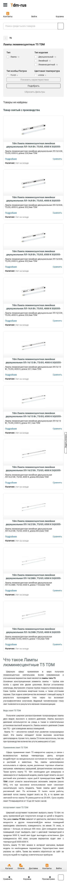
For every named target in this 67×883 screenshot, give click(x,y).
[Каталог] (5, 4)
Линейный (44, 61)
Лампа (14, 57)
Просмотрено (48, 879)
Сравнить (7, 879)
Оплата (21, 868)
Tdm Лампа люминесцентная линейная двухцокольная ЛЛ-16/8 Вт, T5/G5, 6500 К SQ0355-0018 (33, 253)
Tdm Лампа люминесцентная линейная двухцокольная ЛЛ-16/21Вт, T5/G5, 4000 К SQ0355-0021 (33, 469)
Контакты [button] (7, 16)
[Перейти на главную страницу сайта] (24, 5)
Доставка (33, 868)
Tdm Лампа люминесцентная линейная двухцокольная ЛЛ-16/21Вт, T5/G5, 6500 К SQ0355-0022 (33, 523)
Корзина (60, 16)
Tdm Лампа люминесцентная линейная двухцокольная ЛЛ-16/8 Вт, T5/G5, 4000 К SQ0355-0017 (33, 199)
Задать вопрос (66, 441)
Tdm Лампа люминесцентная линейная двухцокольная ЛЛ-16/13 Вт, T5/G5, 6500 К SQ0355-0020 (33, 415)
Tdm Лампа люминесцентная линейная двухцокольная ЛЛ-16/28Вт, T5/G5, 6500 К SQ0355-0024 (33, 577)
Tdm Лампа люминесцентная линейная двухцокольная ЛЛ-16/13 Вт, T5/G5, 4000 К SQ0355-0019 (33, 361)
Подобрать (34, 86)
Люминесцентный (48, 65)
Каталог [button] (9, 868)
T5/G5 (14, 75)
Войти (34, 16)
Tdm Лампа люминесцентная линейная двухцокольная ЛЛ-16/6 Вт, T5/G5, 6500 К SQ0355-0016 (33, 145)
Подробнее (11, 159)
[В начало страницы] (61, 877)
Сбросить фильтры (35, 92)
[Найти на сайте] (61, 26)
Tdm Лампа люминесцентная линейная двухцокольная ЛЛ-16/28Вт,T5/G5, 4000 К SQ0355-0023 (33, 631)
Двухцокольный (47, 57)
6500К (42, 75)
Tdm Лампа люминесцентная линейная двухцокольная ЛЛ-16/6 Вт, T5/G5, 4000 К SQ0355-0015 (33, 307)
